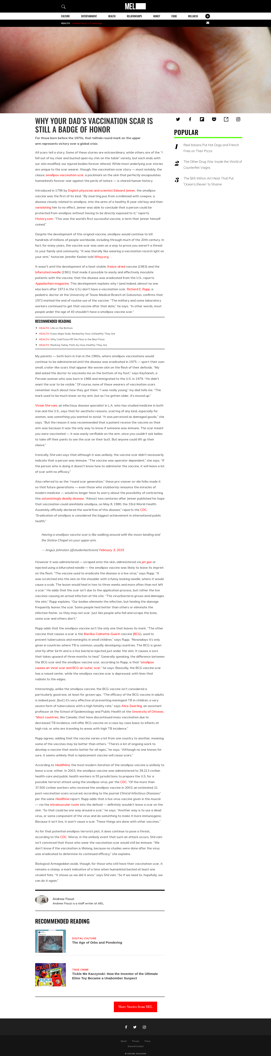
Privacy (135, 1041)
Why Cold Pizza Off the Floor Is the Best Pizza (71, 339)
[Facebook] (190, 119)
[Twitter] (178, 119)
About (124, 1041)
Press (147, 1041)
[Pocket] (214, 119)
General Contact (135, 1046)
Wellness (193, 16)
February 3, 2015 (111, 550)
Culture (65, 16)
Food (174, 16)
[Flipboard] (202, 119)
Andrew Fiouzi (79, 23)
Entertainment (89, 16)
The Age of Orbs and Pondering (97, 942)
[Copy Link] (226, 119)
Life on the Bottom (56, 328)
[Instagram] (238, 119)
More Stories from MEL (135, 1006)
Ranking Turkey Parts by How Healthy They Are (73, 344)
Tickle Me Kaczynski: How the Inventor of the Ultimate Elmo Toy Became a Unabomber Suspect (115, 976)
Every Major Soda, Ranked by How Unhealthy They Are (77, 333)
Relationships (134, 16)
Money (156, 16)
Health (111, 16)
